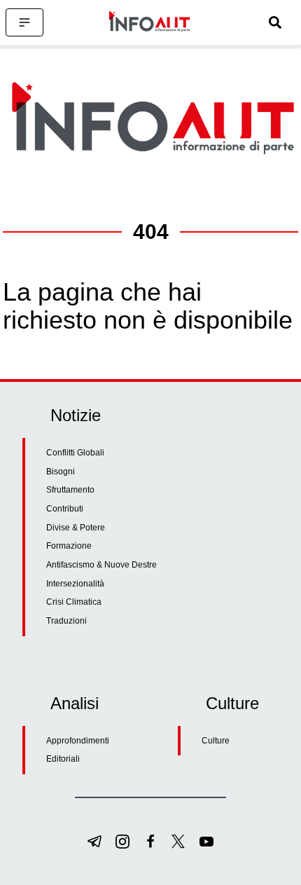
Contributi (64, 509)
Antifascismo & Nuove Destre (101, 565)
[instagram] (122, 841)
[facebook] (150, 841)
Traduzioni (66, 621)
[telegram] (94, 841)
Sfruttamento (70, 490)
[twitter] (178, 841)
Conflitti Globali (75, 453)
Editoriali (63, 759)
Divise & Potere (75, 528)
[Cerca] (275, 22)
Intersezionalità (75, 584)
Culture (216, 741)
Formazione (69, 546)
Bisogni (60, 471)
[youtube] (206, 841)
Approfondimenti (77, 741)
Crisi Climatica (74, 602)
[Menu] (24, 22)
